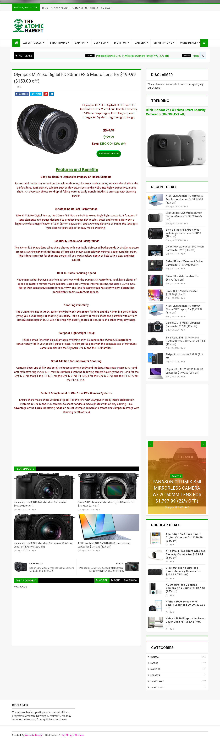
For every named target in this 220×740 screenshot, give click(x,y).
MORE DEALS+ (189, 42)
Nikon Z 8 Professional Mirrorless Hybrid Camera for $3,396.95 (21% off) (106, 504)
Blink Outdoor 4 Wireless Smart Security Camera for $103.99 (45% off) (183, 571)
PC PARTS (155, 675)
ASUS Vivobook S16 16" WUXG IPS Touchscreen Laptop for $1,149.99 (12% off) (104, 545)
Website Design (34, 735)
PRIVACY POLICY (60, 8)
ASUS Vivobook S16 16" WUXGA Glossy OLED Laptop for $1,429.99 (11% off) (184, 309)
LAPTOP (80, 42)
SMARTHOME (58, 42)
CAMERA (140, 42)
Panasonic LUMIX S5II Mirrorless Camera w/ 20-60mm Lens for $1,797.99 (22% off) (43, 545)
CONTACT (106, 8)
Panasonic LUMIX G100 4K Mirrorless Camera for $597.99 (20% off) (117, 55)
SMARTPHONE (162, 42)
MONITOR (120, 42)
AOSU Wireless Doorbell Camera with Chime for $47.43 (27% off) (185, 588)
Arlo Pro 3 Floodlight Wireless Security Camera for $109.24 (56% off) (185, 554)
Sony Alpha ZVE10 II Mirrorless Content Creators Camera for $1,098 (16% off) (186, 341)
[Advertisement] (145, 25)
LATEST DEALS (32, 42)
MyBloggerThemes (73, 735)
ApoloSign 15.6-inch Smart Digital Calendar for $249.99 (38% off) (184, 537)
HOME (44, 8)
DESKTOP (100, 42)
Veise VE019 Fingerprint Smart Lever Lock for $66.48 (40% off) (186, 622)
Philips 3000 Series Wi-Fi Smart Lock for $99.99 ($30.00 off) (185, 605)
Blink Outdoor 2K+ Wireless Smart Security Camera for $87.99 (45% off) (184, 216)
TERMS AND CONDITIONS (85, 8)
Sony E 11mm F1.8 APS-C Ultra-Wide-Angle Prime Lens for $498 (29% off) (183, 233)
